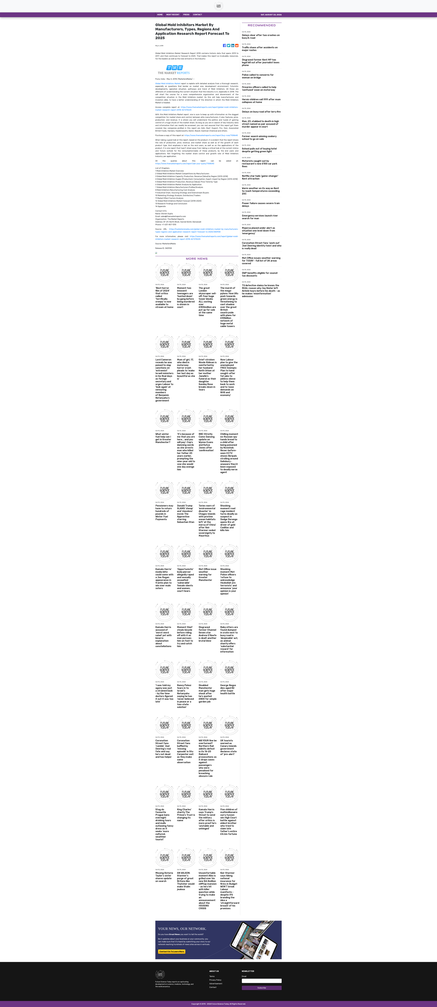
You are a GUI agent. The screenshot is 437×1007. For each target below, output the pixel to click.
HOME (160, 15)
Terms (212, 976)
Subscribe (262, 988)
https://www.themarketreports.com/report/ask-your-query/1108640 (184, 164)
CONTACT (197, 15)
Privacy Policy (215, 980)
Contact (212, 987)
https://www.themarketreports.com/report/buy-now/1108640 (211, 135)
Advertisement (215, 984)
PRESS (186, 15)
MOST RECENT (172, 15)
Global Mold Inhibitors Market (167, 83)
